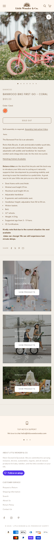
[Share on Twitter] (15, 248)
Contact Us (7, 509)
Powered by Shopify (40, 526)
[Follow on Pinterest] (18, 517)
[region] (27, 428)
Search (6, 496)
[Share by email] (23, 248)
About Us (7, 500)
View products (27, 292)
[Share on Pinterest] (19, 248)
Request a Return (10, 487)
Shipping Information (11, 492)
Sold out (27, 120)
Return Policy (8, 505)
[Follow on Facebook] (4, 517)
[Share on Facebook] (11, 248)
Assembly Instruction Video (36, 129)
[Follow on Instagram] (11, 517)
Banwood (7, 89)
